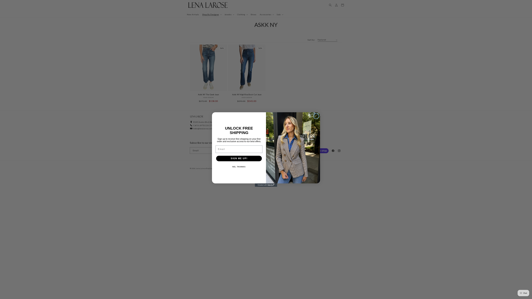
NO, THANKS (239, 167)
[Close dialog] (316, 116)
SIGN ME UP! (239, 158)
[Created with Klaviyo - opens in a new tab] (266, 185)
